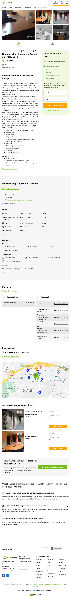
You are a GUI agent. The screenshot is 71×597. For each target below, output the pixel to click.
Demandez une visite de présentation (54, 77)
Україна (61, 560)
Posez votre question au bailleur (54, 71)
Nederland (39, 574)
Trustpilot (44, 117)
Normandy (28, 7)
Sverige (38, 562)
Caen (34, 7)
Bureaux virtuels (19, 7)
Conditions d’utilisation (53, 584)
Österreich (50, 574)
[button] (18, 411)
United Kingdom (50, 564)
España (49, 568)
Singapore (62, 568)
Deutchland (39, 571)
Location (10, 7)
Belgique (38, 577)
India (60, 571)
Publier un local (24, 567)
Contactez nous (24, 570)
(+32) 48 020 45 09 (7, 570)
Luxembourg (51, 560)
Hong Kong (62, 565)
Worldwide (62, 574)
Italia (48, 571)
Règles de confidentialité (36, 584)
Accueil (4, 7)
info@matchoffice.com (8, 568)
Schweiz (50, 577)
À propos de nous (24, 558)
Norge (38, 565)
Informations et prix (52, 66)
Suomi (38, 568)
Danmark (39, 560)
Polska (61, 562)
